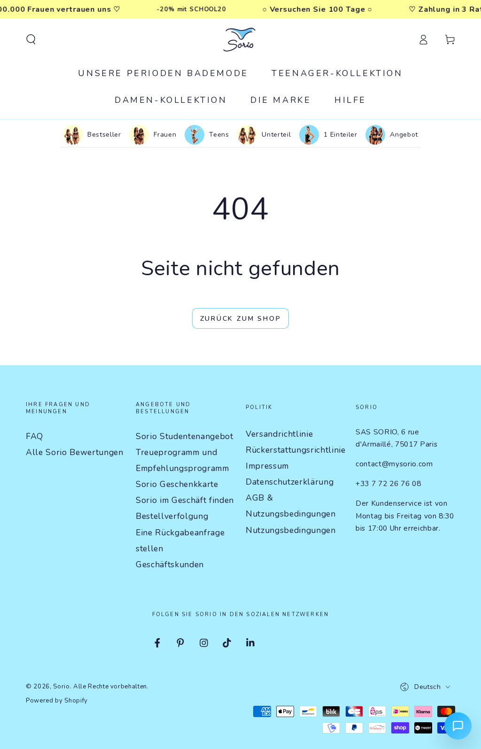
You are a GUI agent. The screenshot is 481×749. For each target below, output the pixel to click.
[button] (30, 39)
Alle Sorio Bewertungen (75, 452)
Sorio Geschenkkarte (177, 484)
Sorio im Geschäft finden (185, 500)
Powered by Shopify (57, 700)
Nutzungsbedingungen (291, 530)
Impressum (267, 465)
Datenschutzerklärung (290, 481)
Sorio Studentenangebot (184, 436)
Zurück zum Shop (240, 318)
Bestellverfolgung (172, 516)
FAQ (34, 436)
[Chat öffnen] (458, 726)
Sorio (61, 686)
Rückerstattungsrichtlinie (296, 450)
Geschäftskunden (170, 564)
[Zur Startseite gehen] (240, 39)
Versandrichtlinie (279, 434)
